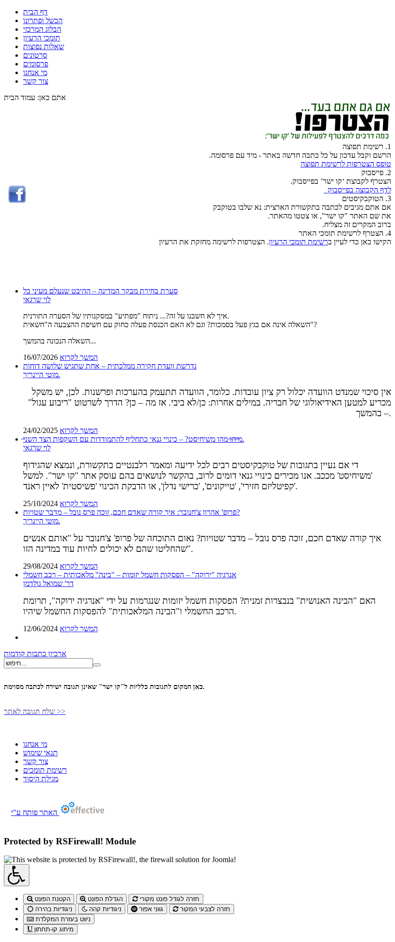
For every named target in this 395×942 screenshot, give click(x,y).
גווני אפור (150, 909)
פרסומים (35, 64)
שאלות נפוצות (43, 46)
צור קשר (35, 81)
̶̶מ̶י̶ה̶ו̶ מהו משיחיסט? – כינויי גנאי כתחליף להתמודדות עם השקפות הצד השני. (133, 439)
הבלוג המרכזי (42, 29)
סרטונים (35, 55)
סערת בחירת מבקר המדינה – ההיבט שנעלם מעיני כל (100, 291)
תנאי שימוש (40, 753)
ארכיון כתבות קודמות (35, 653)
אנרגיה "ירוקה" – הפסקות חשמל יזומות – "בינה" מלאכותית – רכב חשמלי (130, 575)
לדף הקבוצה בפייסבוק (357, 190)
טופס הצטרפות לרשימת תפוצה (346, 164)
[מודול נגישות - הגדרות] (16, 875)
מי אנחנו (35, 72)
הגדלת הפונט (104, 899)
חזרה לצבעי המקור (204, 909)
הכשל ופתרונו (43, 20)
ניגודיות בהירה (52, 909)
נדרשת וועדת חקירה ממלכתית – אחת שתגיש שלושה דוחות (110, 366)
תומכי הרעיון (41, 38)
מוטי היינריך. (41, 374)
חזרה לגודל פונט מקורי (168, 899)
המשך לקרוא (79, 357)
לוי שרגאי (37, 299)
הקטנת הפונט (51, 899)
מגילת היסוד (40, 779)
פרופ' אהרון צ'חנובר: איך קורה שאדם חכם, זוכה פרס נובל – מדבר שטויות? (131, 512)
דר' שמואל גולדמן (48, 583)
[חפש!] (97, 664)
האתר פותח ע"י (35, 812)
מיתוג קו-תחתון (53, 929)
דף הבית (35, 12)
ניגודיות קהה (104, 909)
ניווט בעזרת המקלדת (62, 919)
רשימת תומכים (45, 770)
